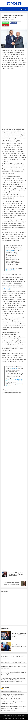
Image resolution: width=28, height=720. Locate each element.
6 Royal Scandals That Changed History (11, 691)
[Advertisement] (14, 84)
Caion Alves (5, 19)
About (8, 715)
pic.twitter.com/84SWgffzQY (14, 380)
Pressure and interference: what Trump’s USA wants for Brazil (19, 635)
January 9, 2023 (10, 270)
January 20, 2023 (12, 19)
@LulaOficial (10, 250)
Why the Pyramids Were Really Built (10, 699)
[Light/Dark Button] (22, 9)
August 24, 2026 (15, 638)
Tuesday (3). (7, 289)
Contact (15, 715)
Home (5, 715)
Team (11, 715)
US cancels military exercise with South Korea (19, 645)
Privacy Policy (20, 715)
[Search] (25, 9)
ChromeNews (15, 718)
